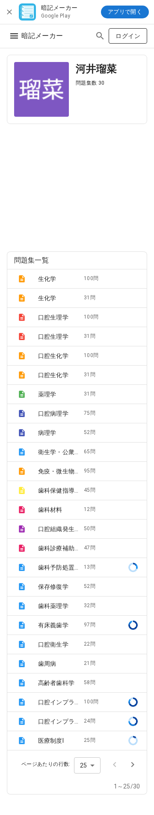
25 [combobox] (83, 765)
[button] (77, 278)
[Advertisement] (77, 184)
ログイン (128, 35)
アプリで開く (125, 12)
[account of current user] (14, 36)
